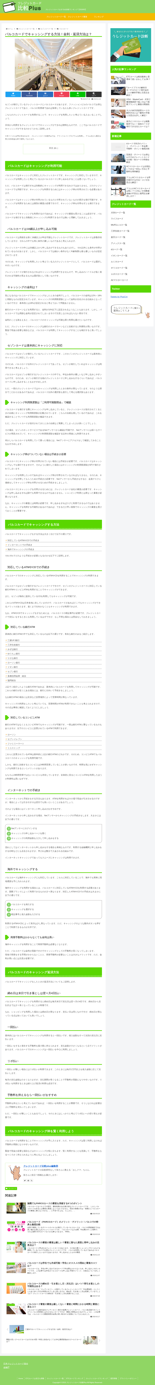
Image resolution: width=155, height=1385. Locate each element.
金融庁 (6, 1367)
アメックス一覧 (118, 243)
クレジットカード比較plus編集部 (40, 1166)
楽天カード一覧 (118, 237)
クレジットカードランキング (97, 1378)
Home (20, 1378)
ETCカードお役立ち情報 (35, 1378)
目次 (51, 148)
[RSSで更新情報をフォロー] (31, 1180)
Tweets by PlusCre (119, 297)
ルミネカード (117, 262)
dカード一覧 (116, 249)
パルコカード (11, 1188)
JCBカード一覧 (118, 212)
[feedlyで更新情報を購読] (28, 1180)
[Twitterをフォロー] (24, 1180)
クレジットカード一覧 (55, 1378)
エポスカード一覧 (119, 274)
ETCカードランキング (74, 1378)
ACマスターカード (119, 280)
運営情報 (113, 1378)
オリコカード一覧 (119, 268)
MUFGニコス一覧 (119, 225)
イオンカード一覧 (119, 255)
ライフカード (117, 219)
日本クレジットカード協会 (15, 1364)
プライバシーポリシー (128, 1378)
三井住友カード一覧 (120, 231)
